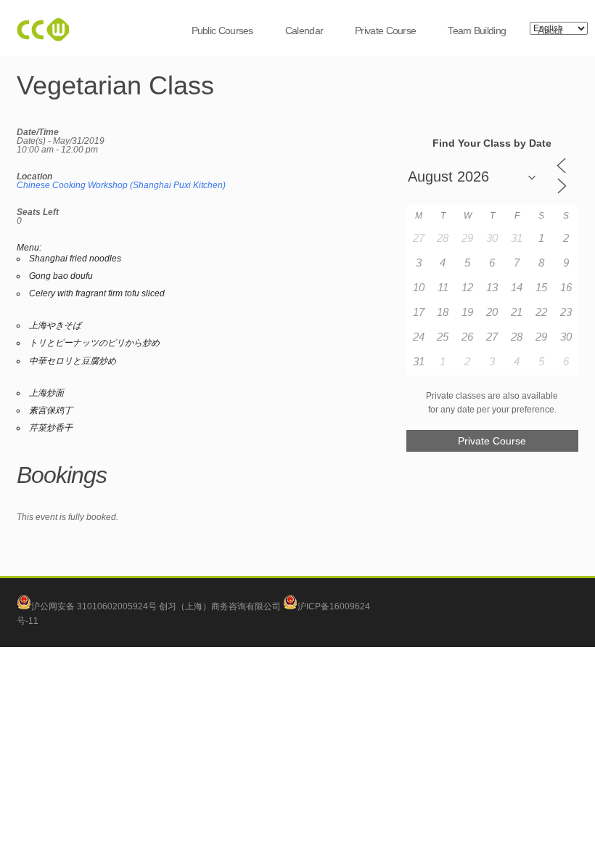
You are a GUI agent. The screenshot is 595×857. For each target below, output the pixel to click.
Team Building (477, 30)
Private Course (385, 30)
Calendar (304, 30)
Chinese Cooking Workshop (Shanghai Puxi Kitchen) (121, 185)
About (550, 30)
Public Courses (222, 30)
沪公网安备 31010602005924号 (94, 606)
